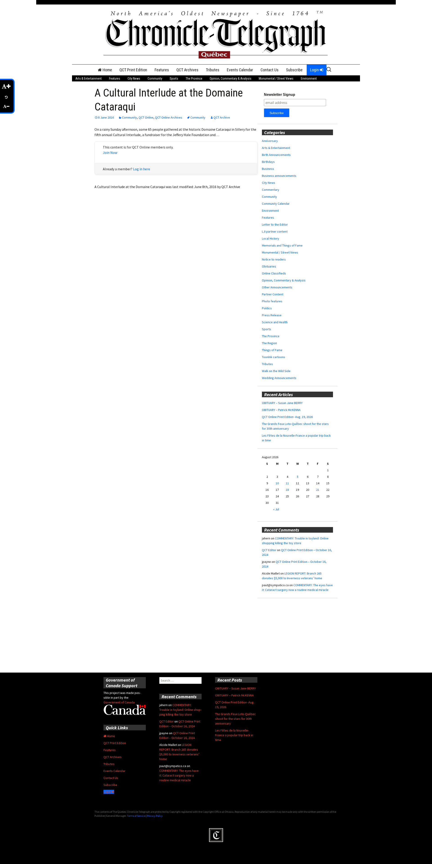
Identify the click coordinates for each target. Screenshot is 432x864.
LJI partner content (275, 231)
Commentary (270, 190)
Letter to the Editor (275, 224)
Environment (309, 78)
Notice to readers (274, 259)
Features (162, 69)
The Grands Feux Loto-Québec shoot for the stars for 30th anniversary (235, 718)
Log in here (141, 169)
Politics (267, 308)
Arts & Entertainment (88, 78)
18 (287, 490)
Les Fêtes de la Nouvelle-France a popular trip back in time (234, 735)
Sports (174, 78)
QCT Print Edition (133, 69)
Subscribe (294, 69)
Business (268, 169)
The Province (194, 78)
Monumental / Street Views (276, 78)
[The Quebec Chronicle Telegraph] (216, 34)
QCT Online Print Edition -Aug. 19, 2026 (287, 417)
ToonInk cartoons (273, 357)
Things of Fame (272, 350)
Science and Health (275, 322)
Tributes (212, 69)
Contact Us (270, 69)
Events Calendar (240, 69)
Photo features (272, 301)
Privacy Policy (155, 815)
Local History (270, 238)
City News (134, 78)
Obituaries (269, 266)
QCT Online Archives (168, 117)
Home (107, 69)
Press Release (271, 315)
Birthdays (268, 162)
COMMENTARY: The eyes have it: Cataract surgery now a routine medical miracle (179, 775)
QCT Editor (269, 550)
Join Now (110, 152)
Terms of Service (136, 815)
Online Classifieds (274, 273)
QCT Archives (187, 69)
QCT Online (146, 117)
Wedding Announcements (279, 378)
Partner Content (272, 294)
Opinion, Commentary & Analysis (230, 78)
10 (277, 483)
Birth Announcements (276, 155)
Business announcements (279, 176)
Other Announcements (277, 287)
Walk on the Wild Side (276, 371)
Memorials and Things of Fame (282, 245)
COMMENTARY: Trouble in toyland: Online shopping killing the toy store (180, 709)
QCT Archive (222, 117)
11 (287, 483)
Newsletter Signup (279, 94)
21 (317, 490)
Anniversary (270, 141)
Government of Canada (119, 702)
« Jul (276, 509)
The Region (269, 343)
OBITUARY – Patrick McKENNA (281, 410)
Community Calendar (276, 204)
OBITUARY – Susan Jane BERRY (282, 403)
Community (155, 78)
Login (315, 69)
